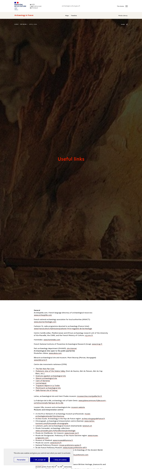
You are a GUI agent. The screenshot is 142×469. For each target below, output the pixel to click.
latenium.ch (87, 426)
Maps (67, 15)
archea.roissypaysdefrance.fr (93, 418)
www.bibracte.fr (40, 360)
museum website (78, 407)
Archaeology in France (23, 15)
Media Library (123, 15)
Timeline (74, 15)
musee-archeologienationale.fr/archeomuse (63, 415)
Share (123, 24)
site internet (72, 348)
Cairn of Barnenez (43, 381)
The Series (120, 6)
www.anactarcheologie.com (45, 322)
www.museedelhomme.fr (63, 440)
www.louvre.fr (56, 442)
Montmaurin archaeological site (48, 388)
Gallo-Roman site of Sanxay (46, 390)
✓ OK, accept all (39, 460)
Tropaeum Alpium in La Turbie (48, 385)
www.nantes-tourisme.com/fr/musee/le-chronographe (65, 422)
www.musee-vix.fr (72, 433)
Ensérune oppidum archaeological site (51, 376)
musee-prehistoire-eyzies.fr (70, 445)
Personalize (21, 460)
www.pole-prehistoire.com (77, 455)
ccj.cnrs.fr (89, 335)
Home (16, 24)
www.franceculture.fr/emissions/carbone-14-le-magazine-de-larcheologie (63, 328)
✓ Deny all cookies (60, 460)
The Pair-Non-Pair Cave (45, 368)
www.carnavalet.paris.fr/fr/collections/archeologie (55, 430)
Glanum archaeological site (46, 378)
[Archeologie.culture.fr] (71, 6)
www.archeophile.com (43, 315)
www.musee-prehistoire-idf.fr (75, 447)
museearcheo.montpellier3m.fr (89, 396)
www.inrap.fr (97, 344)
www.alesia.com (55, 353)
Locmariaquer (41, 383)
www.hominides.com (52, 339)
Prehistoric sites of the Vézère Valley (50, 371)
